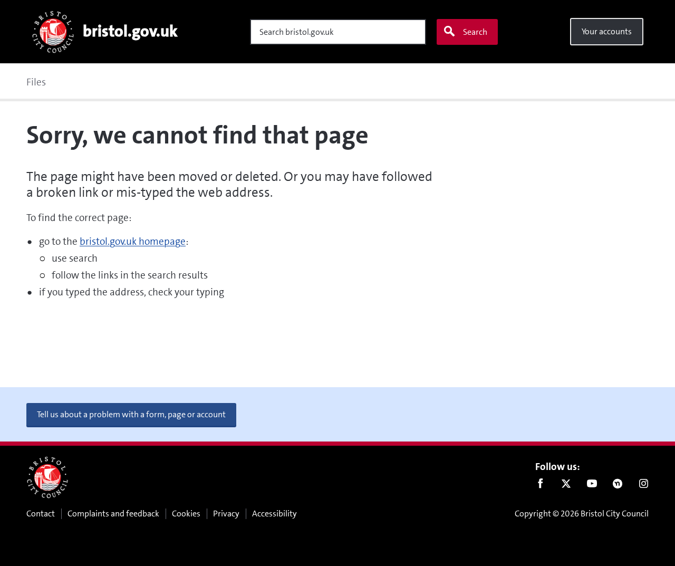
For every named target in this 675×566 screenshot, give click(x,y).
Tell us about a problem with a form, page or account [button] (131, 414)
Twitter (566, 485)
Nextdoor (618, 485)
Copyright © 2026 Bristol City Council (582, 513)
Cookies (186, 513)
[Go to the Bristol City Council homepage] (47, 477)
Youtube (592, 485)
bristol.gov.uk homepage (133, 241)
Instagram (644, 485)
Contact (40, 513)
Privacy (226, 513)
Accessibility (274, 513)
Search (475, 31)
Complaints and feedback (113, 513)
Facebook (540, 485)
